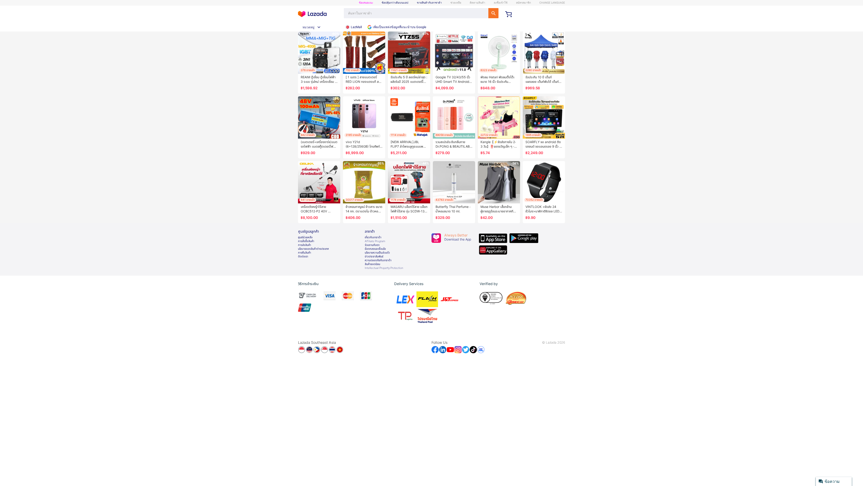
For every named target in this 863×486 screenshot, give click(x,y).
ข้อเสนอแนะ (366, 2)
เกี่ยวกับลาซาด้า (373, 237)
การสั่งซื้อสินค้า (306, 241)
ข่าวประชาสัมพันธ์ (374, 256)
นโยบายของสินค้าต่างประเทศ (313, 249)
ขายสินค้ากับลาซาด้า (429, 2)
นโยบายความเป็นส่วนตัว (377, 253)
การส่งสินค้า (304, 245)
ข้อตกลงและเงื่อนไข (375, 249)
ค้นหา (493, 13)
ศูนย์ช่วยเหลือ (305, 237)
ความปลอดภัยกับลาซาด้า (378, 260)
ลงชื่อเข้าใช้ (500, 2)
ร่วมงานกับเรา (372, 245)
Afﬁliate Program (375, 241)
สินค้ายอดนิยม (372, 264)
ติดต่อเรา (303, 256)
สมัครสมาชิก (523, 2)
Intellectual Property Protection (384, 268)
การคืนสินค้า (304, 253)
